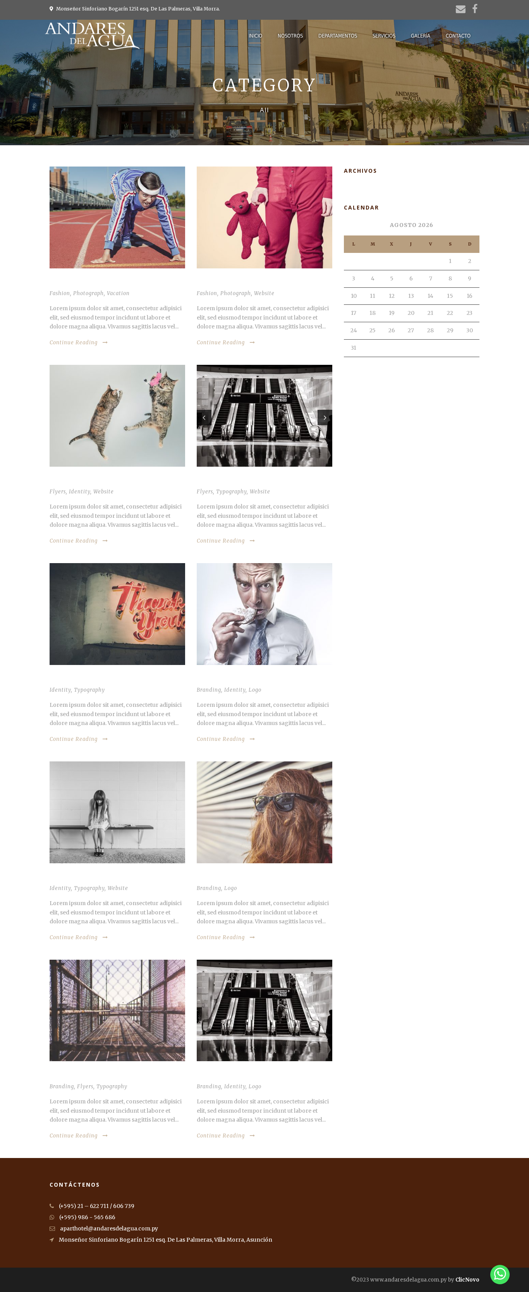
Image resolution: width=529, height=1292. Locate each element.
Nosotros (290, 36)
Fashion (60, 293)
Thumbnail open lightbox (89, 282)
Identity (79, 491)
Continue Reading (74, 342)
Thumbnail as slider (227, 480)
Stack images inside (226, 679)
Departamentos (337, 36)
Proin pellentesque (80, 877)
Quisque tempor (221, 877)
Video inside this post (82, 679)
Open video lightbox (81, 480)
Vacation (118, 293)
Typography (231, 491)
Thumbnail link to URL (84, 1075)
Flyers (58, 491)
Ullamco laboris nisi (228, 1075)
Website (264, 293)
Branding (209, 690)
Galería (420, 36)
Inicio (255, 36)
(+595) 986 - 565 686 (86, 1217)
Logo (255, 690)
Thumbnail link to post (233, 282)
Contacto (458, 36)
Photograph (88, 293)
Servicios (384, 36)
